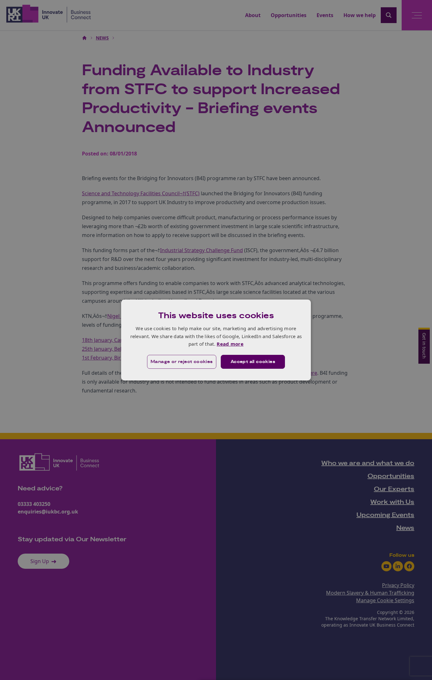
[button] (182, 362)
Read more (230, 344)
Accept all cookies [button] (253, 362)
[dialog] (216, 340)
